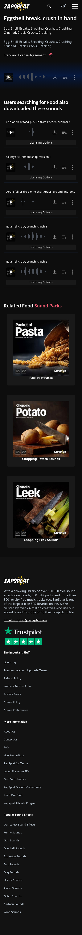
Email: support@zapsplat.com (25, 620)
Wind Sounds (12, 912)
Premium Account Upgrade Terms (25, 670)
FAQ (6, 747)
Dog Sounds (11, 872)
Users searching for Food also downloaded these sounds (36, 106)
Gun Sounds (11, 840)
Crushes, (51, 28)
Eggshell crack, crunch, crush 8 (26, 226)
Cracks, (32, 32)
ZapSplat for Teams (16, 763)
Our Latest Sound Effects (19, 824)
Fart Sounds (11, 864)
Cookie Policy (12, 702)
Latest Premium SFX (16, 771)
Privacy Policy (12, 694)
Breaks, (24, 28)
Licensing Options (41, 142)
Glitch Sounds (13, 896)
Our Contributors (15, 779)
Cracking (45, 32)
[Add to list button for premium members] (65, 77)
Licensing (10, 662)
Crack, (22, 32)
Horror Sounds (13, 880)
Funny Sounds (13, 832)
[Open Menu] (75, 6)
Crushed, (10, 32)
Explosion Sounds (15, 856)
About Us (9, 731)
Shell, (14, 28)
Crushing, (65, 28)
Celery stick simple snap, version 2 (28, 157)
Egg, (7, 28)
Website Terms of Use (17, 686)
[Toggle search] (49, 6)
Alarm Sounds (13, 888)
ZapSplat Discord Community (22, 787)
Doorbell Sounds (14, 848)
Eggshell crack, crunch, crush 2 (26, 261)
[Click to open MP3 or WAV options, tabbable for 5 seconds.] (55, 77)
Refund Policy (12, 678)
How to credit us (14, 755)
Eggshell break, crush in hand (40, 19)
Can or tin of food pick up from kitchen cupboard (38, 122)
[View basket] (63, 6)
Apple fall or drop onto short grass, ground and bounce (42, 191)
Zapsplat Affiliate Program (20, 803)
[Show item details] (74, 77)
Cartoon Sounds (14, 904)
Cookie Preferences (16, 710)
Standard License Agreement (25, 55)
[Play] (8, 77)
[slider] (32, 77)
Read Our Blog (13, 795)
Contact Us (11, 739)
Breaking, (37, 28)
